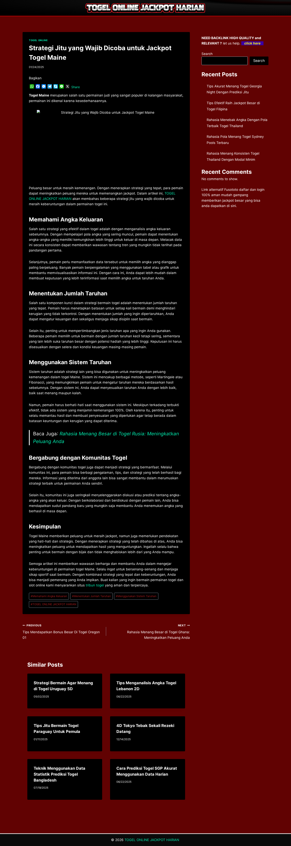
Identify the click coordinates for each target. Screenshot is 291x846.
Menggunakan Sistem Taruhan (136, 596)
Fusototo (231, 190)
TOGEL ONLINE (38, 40)
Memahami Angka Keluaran (49, 596)
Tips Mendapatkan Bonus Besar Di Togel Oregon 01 (61, 632)
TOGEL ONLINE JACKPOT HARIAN (53, 604)
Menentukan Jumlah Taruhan (91, 596)
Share (75, 87)
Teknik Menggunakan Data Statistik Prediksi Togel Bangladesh (59, 774)
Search (207, 54)
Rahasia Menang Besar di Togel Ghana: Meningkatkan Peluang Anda (158, 632)
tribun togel (95, 585)
